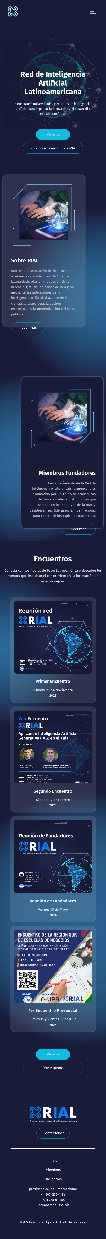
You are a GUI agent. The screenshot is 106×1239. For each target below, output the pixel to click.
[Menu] (93, 11)
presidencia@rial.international (53, 1189)
